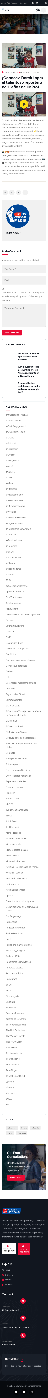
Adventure (12, 1128)
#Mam (9, 483)
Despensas (11, 688)
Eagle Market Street (15, 694)
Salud (9, 984)
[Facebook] (33, 3)
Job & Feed (11, 821)
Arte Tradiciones (14, 597)
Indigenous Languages (17, 809)
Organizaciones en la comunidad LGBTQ (22, 908)
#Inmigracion (12, 460)
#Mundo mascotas (15, 506)
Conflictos (11, 654)
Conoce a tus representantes (20, 660)
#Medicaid (11, 488)
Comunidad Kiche (14, 643)
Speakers (10, 1001)
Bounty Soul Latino (15, 625)
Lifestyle (35, 1128)
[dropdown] (43, 10)
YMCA (9, 1098)
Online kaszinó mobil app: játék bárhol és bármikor (28, 356)
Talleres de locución (16, 1024)
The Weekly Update (15, 1036)
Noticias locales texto (16, 878)
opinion (9, 895)
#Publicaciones (14, 540)
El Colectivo (11, 720)
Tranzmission (12, 1064)
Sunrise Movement (15, 1013)
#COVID (10, 437)
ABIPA (8, 580)
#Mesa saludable (14, 500)
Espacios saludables (16, 781)
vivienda (10, 1087)
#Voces (10, 574)
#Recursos (11, 546)
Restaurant (11, 978)
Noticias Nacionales (15, 889)
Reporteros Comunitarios (18, 961)
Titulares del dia (14, 1053)
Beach (24, 1128)
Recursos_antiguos (15, 950)
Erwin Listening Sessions (18, 770)
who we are (11, 1093)
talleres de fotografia (16, 1018)
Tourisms (21, 1133)
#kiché (9, 466)
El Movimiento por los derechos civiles (21, 745)
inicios (9, 815)
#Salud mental (13, 557)
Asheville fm (12, 608)
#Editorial (11, 443)
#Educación (12, 448)
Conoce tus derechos (16, 665)
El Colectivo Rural (14, 726)
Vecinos (10, 1081)
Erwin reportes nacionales (18, 775)
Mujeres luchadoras (15, 861)
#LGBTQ (10, 471)
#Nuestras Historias (29, 72)
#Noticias (11, 511)
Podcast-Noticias (14, 933)
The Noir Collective (15, 1030)
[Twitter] (37, 3)
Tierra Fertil (11, 1047)
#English (10, 454)
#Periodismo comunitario (18, 528)
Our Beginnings (13, 916)
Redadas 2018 (13, 956)
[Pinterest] (46, 3)
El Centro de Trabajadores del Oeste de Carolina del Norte (23, 713)
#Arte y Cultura (13, 420)
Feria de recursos (14, 787)
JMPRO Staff (9, 72)
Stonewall (11, 1007)
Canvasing (11, 631)
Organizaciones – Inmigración (20, 901)
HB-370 (9, 804)
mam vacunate (13, 855)
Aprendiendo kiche (15, 591)
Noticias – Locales (14, 872)
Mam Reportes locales (17, 849)
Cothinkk (10, 671)
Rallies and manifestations (19, 944)
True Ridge (11, 1070)
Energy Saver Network (17, 758)
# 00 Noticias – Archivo (17, 414)
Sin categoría (12, 996)
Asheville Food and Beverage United (23, 614)
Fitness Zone (12, 798)
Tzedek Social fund (15, 1076)
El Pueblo (10, 752)
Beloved (10, 620)
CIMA (8, 637)
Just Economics (13, 827)
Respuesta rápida (14, 973)
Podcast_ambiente (15, 927)
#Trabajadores (13, 568)
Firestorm (10, 792)
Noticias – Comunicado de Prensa (22, 866)
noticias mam (12, 884)
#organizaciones (14, 523)
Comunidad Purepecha (17, 648)
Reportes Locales (14, 967)
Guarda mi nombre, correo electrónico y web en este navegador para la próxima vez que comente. (23, 296)
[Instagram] (41, 3)
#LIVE (9, 477)
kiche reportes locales (17, 838)
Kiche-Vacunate (13, 844)
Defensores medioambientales (21, 682)
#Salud (10, 551)
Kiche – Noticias (13, 832)
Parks (10, 1133)
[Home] (5, 10)
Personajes (11, 921)
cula (8, 677)
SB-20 (9, 990)
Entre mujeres (13, 764)
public (9, 939)
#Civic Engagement (16, 426)
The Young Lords (14, 1041)
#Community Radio (15, 431)
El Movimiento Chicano (17, 732)
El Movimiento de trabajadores (21, 737)
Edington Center (14, 699)
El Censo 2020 (13, 705)
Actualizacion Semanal (17, 585)
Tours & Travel (13, 1058)
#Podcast (11, 534)
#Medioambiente (15, 494)
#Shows (10, 563)
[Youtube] (16, 1392)
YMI (7, 1104)
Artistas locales (13, 603)
